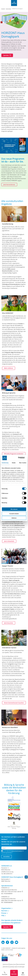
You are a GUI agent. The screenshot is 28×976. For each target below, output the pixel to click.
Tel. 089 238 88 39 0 (6, 874)
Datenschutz (13, 964)
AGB (12, 966)
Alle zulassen (14, 509)
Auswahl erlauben (14, 513)
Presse (3, 913)
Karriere (4, 911)
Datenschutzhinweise (16, 851)
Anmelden (6, 856)
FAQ (2, 915)
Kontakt (4, 974)
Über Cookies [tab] (22, 462)
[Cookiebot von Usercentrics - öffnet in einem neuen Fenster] (20, 458)
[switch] (24, 493)
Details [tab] (14, 462)
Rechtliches (6, 966)
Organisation (6, 908)
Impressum (5, 964)
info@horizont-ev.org (7, 872)
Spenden (14, 974)
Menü (22, 974)
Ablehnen (14, 518)
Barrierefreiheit (21, 964)
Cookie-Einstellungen (19, 966)
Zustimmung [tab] (5, 462)
